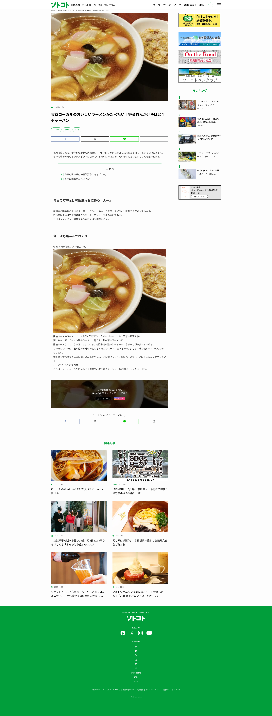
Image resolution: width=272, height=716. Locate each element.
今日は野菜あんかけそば (77, 179)
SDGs (201, 5)
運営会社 (166, 690)
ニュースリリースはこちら (111, 690)
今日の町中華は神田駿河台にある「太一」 (86, 174)
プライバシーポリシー (153, 690)
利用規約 (140, 690)
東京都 (67, 129)
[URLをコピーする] (154, 139)
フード (76, 129)
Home (53, 10)
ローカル (56, 129)
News (136, 681)
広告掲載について (128, 690)
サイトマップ (176, 690)
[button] (65, 139)
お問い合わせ (96, 690)
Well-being (190, 5)
